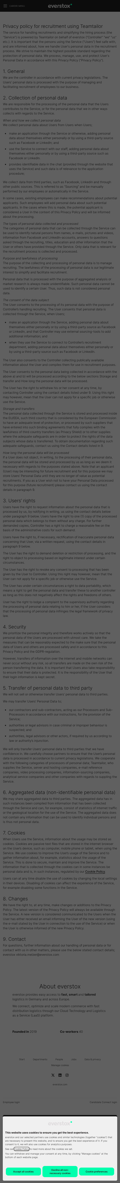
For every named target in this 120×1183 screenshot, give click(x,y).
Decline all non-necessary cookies (60, 1171)
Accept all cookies (23, 1171)
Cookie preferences (97, 1171)
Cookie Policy (21, 1148)
